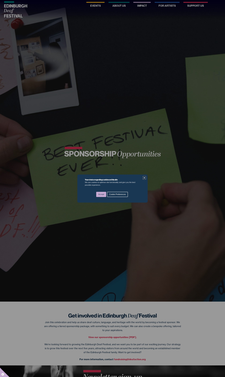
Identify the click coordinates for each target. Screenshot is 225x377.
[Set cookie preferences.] (4, 372)
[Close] (144, 177)
